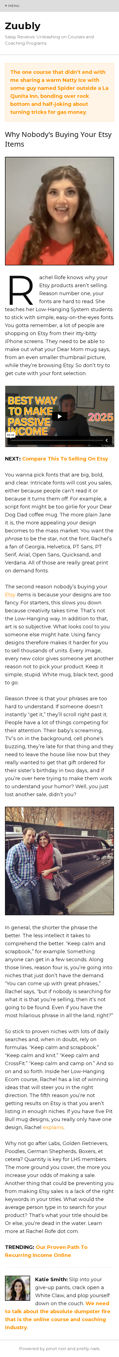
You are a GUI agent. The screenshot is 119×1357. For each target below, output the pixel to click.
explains (53, 1127)
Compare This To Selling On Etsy (65, 459)
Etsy (10, 595)
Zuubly (22, 26)
